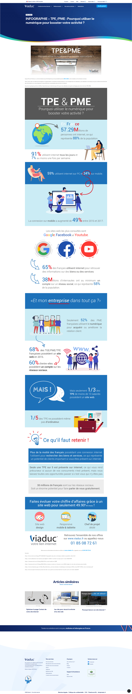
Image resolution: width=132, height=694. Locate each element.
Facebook (92, 662)
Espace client (91, 1)
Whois (47, 667)
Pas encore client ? (101, 1)
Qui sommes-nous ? (71, 661)
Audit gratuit (102, 6)
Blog (68, 663)
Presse (68, 665)
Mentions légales (63, 692)
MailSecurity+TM (49, 671)
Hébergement (49, 673)
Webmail (82, 1)
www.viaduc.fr (68, 550)
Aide (77, 1)
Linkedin (91, 664)
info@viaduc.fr (102, 692)
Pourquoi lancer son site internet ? (93, 610)
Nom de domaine (49, 661)
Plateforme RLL (92, 692)
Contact (72, 1)
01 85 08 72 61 (86, 550)
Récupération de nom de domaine (53, 663)
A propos (66, 1)
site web (66, 78)
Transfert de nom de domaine (52, 665)
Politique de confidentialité (76, 692)
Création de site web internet (52, 675)
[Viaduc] (30, 6)
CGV (86, 692)
